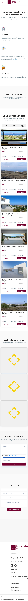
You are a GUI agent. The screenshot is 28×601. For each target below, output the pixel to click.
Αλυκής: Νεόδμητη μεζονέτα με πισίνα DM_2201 (13, 280)
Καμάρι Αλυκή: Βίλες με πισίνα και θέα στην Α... (13, 247)
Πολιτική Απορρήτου (16, 590)
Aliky (5, 250)
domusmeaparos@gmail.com (17, 561)
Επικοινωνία (14, 591)
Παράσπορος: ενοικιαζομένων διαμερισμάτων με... (10, 214)
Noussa (5, 151)
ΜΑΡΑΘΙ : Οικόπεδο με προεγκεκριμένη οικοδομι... (13, 181)
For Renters (5, 54)
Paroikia (6, 217)
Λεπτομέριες (21, 159)
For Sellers (5, 34)
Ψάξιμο (14, 464)
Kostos (5, 184)
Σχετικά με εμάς (15, 587)
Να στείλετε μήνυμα (14, 509)
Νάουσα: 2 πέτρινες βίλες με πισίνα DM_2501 (12, 148)
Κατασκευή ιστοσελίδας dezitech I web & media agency (12, 599)
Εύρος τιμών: (5, 455)
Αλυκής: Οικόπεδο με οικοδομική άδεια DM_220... (13, 313)
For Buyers (5, 73)
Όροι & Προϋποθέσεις (16, 589)
